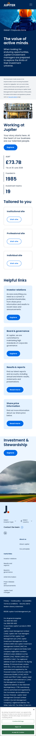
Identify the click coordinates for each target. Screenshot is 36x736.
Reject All (18, 727)
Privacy (6, 601)
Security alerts (25, 604)
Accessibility (26, 601)
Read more (15, 390)
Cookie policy (16, 601)
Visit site (15, 219)
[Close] (34, 710)
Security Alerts (12, 97)
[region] (18, 721)
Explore (10, 147)
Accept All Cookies (18, 732)
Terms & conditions (11, 604)
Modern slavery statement (13, 606)
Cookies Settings (18, 721)
